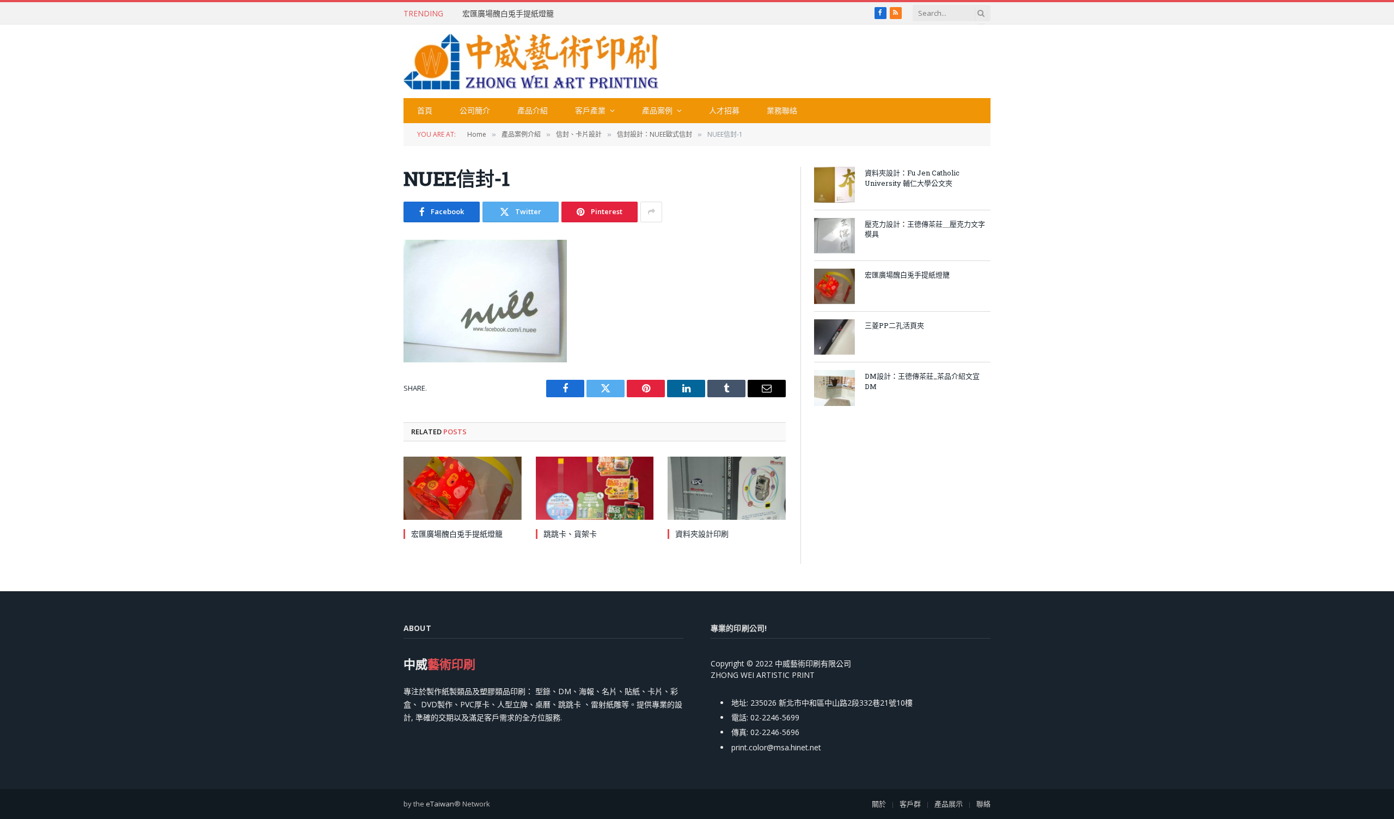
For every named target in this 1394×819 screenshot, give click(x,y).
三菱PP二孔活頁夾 (894, 325)
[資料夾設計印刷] (727, 488)
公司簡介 (475, 110)
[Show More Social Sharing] (651, 212)
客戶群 (910, 804)
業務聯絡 (782, 110)
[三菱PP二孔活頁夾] (834, 337)
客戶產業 (590, 110)
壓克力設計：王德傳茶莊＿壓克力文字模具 (925, 229)
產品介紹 (532, 110)
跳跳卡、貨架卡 (570, 534)
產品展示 (948, 804)
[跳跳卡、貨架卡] (595, 488)
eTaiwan (440, 804)
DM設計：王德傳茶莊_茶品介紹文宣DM (922, 381)
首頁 (424, 110)
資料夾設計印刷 (702, 534)
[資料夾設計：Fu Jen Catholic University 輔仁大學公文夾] (834, 184)
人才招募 (724, 110)
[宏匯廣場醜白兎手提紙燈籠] (462, 488)
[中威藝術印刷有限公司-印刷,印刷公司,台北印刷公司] (530, 61)
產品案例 (657, 110)
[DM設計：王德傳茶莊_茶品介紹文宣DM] (834, 387)
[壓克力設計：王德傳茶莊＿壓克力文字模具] (834, 235)
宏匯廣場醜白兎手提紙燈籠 (508, 14)
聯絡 (983, 804)
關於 (879, 804)
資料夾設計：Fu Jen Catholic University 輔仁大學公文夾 (912, 178)
